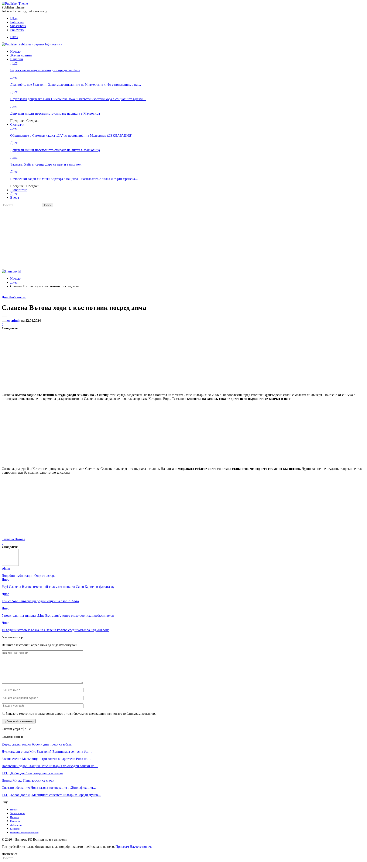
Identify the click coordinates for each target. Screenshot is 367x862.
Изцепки (16, 59)
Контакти (15, 828)
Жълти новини (21, 55)
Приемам (122, 846)
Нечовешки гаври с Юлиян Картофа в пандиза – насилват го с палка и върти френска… (74, 179)
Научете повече (141, 846)
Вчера (14, 197)
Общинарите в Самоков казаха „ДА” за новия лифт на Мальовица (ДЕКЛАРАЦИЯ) (71, 135)
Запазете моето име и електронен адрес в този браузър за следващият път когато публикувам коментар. (81, 713)
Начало (15, 51)
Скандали (17, 124)
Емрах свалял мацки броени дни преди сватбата (45, 70)
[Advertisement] (183, 239)
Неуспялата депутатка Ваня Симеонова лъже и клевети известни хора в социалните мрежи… (78, 99)
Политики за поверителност (24, 832)
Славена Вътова (13, 539)
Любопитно (18, 190)
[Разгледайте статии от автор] (10, 564)
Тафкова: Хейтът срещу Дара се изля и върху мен (46, 164)
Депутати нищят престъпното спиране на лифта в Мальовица (55, 113)
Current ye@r (12, 729)
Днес (13, 63)
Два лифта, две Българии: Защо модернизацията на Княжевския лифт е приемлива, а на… (75, 84)
